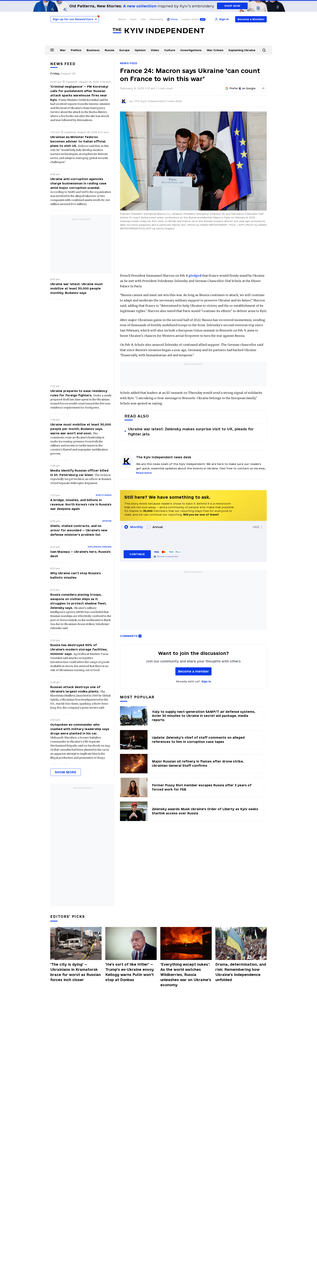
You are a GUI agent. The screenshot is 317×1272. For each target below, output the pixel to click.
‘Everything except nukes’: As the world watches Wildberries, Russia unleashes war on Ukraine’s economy (185, 974)
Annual (157, 527)
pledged (195, 275)
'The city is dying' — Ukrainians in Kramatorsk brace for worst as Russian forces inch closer (75, 972)
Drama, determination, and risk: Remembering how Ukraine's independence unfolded (240, 972)
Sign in (206, 681)
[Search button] (264, 50)
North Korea (104, 495)
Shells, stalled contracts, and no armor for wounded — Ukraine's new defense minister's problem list (78, 530)
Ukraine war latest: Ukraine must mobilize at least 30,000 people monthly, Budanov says (76, 288)
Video (155, 50)
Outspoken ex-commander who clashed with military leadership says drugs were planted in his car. (79, 729)
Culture (169, 50)
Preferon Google (243, 88)
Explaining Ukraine (242, 50)
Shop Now (232, 5)
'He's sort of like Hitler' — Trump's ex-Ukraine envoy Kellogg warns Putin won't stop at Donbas (129, 972)
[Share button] (263, 88)
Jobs (143, 19)
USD (256, 527)
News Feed (128, 63)
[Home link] (158, 31)
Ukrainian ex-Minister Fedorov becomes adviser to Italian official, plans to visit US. (78, 141)
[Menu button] (52, 50)
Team (133, 19)
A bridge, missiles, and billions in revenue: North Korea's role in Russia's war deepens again (80, 504)
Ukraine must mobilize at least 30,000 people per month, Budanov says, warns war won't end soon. (80, 429)
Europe (124, 50)
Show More (65, 772)
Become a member (193, 671)
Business (93, 50)
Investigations (191, 50)
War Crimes (215, 50)
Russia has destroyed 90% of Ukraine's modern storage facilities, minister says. (79, 649)
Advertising (156, 19)
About (122, 19)
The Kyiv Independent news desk (158, 101)
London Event (190, 19)
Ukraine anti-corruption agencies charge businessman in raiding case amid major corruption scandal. (78, 183)
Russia (109, 50)
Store (174, 19)
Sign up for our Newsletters (75, 19)
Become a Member (251, 19)
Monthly (136, 527)
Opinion (140, 50)
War (63, 50)
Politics (76, 50)
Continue (137, 554)
